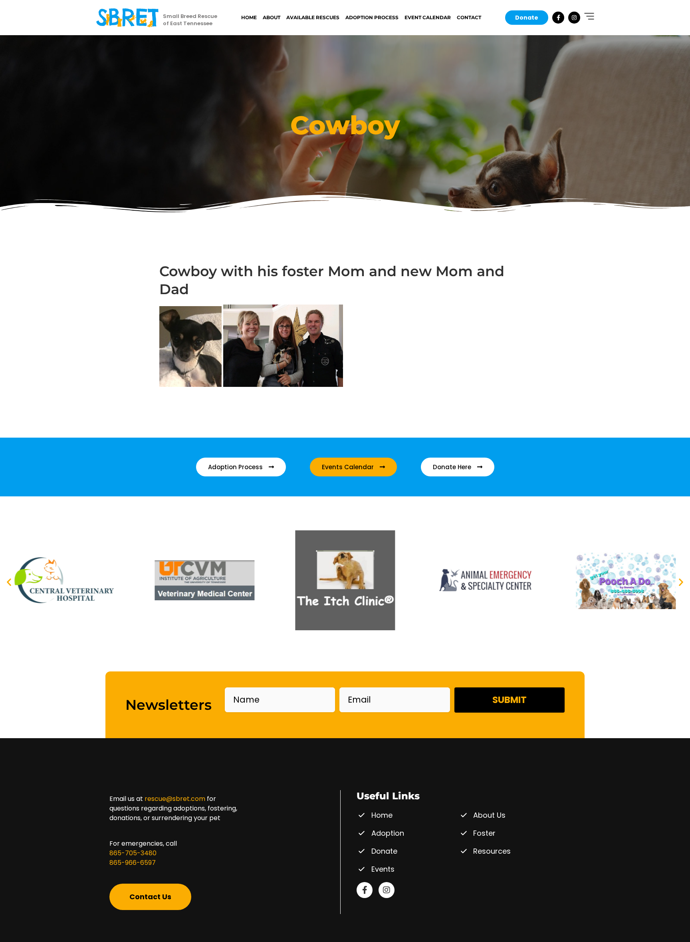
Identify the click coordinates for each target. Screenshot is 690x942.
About (271, 17)
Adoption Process (372, 17)
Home (249, 17)
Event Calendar (427, 17)
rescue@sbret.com (175, 798)
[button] (9, 582)
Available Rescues (312, 17)
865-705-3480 (133, 853)
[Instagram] (574, 18)
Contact (469, 17)
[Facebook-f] (558, 18)
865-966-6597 (132, 862)
